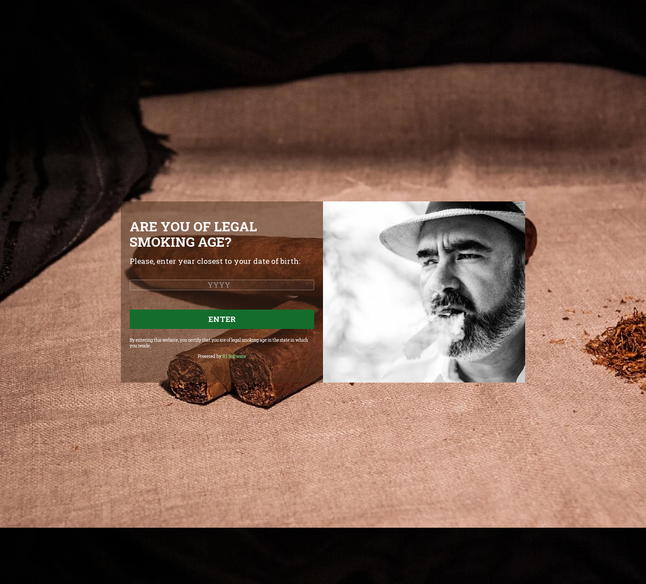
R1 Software (234, 356)
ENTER (222, 319)
